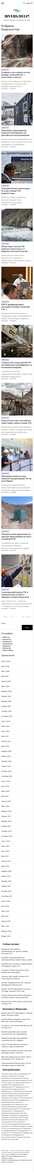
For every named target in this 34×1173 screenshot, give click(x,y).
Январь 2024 (6, 816)
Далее (29, 616)
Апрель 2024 (6, 801)
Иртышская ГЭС (26, 1082)
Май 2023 (4, 856)
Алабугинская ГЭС (13, 1074)
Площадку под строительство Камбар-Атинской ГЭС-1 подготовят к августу (15, 74)
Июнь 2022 (5, 911)
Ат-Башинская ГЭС (13, 1076)
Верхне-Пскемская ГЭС (22, 1080)
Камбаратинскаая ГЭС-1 (8, 1087)
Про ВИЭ (4, 1160)
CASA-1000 (4, 1074)
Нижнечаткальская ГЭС (8, 1104)
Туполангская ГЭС (25, 1124)
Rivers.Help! (17, 16)
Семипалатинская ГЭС (15, 1117)
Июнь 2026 (5, 671)
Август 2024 (5, 781)
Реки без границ (25, 1108)
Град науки (10, 1162)
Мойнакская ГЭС (28, 1098)
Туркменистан (7, 644)
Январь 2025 (6, 756)
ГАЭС (30, 1080)
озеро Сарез (14, 1139)
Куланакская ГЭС (13, 1095)
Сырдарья (21, 1119)
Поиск (3, 623)
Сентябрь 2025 (6, 716)
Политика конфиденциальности (16, 1156)
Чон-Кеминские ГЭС (17, 1132)
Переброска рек (6, 1108)
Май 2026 (4, 676)
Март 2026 (5, 686)
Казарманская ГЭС (6, 1085)
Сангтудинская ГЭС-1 (7, 1111)
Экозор (3, 1162)
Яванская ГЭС (21, 1137)
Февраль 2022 (6, 931)
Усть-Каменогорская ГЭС (14, 1128)
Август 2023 (5, 841)
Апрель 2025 (6, 741)
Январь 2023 (6, 876)
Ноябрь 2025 (6, 706)
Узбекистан (6, 646)
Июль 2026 (5, 666)
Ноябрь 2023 (6, 826)
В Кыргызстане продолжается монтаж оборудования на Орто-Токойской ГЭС (16, 536)
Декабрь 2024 (6, 761)
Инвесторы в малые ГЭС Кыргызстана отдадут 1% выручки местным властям (14, 248)
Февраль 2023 (6, 871)
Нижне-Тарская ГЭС (17, 1102)
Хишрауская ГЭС (24, 1130)
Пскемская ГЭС (15, 1108)
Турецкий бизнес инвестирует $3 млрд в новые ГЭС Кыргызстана (16, 191)
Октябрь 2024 (6, 771)
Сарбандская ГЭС (19, 1111)
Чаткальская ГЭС (6, 1132)
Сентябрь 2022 (6, 896)
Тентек (26, 1119)
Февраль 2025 (6, 751)
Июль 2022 (5, 906)
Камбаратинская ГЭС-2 (22, 1087)
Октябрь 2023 (6, 831)
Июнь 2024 (5, 791)
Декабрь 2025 (6, 701)
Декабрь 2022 (6, 881)
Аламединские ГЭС (25, 1074)
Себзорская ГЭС (6, 1115)
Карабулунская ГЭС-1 (19, 1089)
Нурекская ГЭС (20, 1104)
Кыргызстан (6, 639)
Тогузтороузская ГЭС (7, 1122)
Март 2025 (5, 746)
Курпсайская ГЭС (23, 1095)
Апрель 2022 (6, 921)
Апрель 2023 (6, 861)
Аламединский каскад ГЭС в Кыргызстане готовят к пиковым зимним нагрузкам (15, 594)
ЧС (30, 1130)
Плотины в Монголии (15, 1008)
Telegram (13, 1154)
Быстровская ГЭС (18, 1078)
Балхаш (21, 1076)
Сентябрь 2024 (6, 776)
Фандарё (6, 1130)
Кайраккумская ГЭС (18, 1085)
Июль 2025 (5, 726)
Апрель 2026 (6, 681)
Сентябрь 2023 (6, 836)
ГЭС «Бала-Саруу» (6, 1082)
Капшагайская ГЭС (6, 1089)
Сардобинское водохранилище (10, 1113)
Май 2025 (4, 736)
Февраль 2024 (6, 811)
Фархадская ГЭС (14, 1130)
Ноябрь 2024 (6, 766)
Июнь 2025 (5, 731)
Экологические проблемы (9, 1137)
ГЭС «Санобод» (17, 1082)
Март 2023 (5, 866)
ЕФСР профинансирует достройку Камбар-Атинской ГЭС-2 (15, 307)
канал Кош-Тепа (6, 1139)
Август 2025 (5, 721)
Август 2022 (5, 901)
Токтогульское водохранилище (10, 1124)
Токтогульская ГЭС (19, 1122)
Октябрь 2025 (6, 711)
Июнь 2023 (5, 851)
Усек (5, 1128)
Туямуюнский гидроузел (19, 1126)
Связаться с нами (6, 1158)
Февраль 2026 (6, 691)
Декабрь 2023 (6, 821)
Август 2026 (5, 661)
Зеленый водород (13, 1160)
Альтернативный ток (25, 1160)
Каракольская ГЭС (19, 1091)
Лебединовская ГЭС (7, 1098)
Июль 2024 (5, 786)
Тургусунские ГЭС (6, 1126)
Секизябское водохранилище (20, 1115)
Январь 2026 (6, 696)
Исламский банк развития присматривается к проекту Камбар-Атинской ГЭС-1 (14, 951)
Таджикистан (7, 641)
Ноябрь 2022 (6, 886)
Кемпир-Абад (13, 1093)
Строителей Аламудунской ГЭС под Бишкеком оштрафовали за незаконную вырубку (16, 365)
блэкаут (28, 1137)
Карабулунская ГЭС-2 (7, 1091)
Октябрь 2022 (6, 891)
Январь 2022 (6, 936)
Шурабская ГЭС (19, 1135)
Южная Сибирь (7, 650)
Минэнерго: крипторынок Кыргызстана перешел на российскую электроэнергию (15, 132)
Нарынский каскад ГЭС (8, 1100)
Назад (5, 616)
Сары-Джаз (23, 1113)
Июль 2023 (5, 846)
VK (18, 1154)
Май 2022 (4, 916)
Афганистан (6, 648)
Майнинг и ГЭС (18, 1098)
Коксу (18, 1093)
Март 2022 (5, 926)
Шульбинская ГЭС (9, 1135)
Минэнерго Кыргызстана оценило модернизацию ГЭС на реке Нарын (16, 478)
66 (23, 616)
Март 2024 (5, 806)
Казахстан (6, 637)
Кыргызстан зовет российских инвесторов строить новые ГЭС (16, 421)
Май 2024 (4, 796)
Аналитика (4, 1076)
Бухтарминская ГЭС (7, 1078)
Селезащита (4, 1117)
